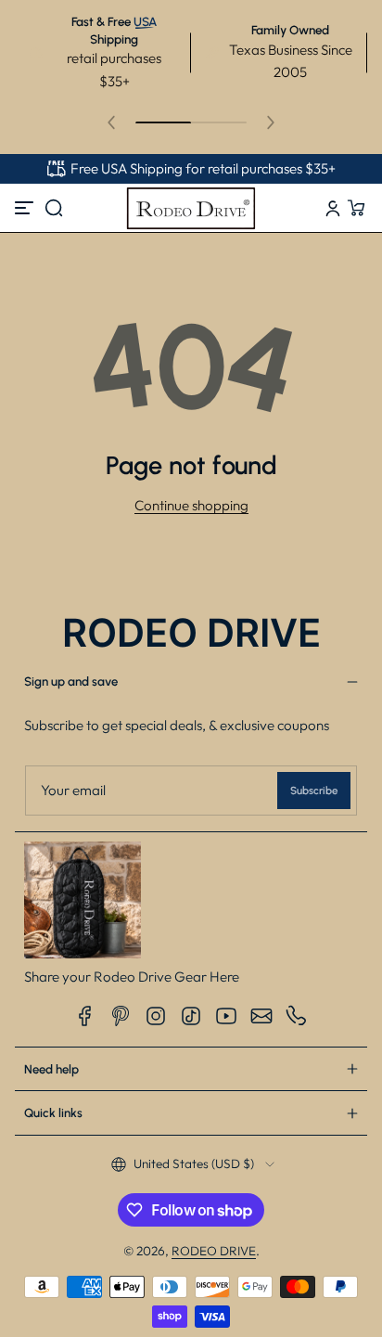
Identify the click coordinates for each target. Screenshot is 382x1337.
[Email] (261, 1016)
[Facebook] (85, 1016)
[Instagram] (156, 1016)
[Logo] (191, 208)
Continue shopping (191, 505)
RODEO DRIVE (214, 1250)
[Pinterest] (120, 1016)
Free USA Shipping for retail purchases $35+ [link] (203, 168)
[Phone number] (297, 1016)
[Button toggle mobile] (26, 208)
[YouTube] (226, 1016)
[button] (54, 208)
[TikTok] (191, 1016)
